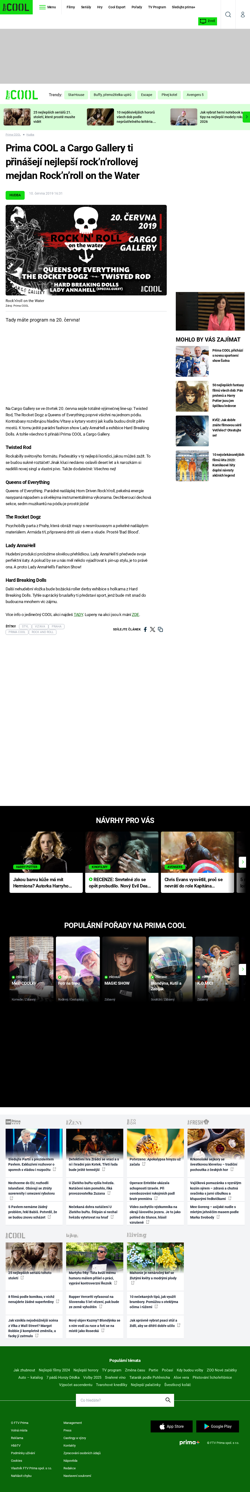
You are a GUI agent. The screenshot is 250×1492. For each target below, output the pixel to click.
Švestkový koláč (177, 1385)
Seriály (86, 7)
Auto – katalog (30, 1377)
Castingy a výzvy (74, 1438)
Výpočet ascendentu (75, 1385)
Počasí (167, 1370)
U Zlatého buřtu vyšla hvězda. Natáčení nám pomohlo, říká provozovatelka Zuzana (92, 1188)
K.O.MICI (205, 983)
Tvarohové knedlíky (111, 1385)
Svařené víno (115, 1377)
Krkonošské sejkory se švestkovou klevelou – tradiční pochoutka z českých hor (213, 1164)
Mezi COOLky (24, 983)
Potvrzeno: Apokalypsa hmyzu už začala (155, 1161)
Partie (153, 1370)
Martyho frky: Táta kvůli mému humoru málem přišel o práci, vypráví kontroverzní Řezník (92, 1278)
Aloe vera (181, 1377)
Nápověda (70, 1460)
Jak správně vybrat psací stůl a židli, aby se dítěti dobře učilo (153, 1322)
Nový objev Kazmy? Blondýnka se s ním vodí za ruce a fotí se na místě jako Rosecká (94, 1325)
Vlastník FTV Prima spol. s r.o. (31, 1468)
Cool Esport (116, 7)
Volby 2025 (92, 1377)
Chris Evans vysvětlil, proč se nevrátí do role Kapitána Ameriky (194, 883)
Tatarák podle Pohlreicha (149, 1377)
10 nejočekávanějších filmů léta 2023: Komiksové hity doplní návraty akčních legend (228, 465)
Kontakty (69, 1445)
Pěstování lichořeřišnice (212, 1377)
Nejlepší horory (85, 1370)
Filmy (71, 7)
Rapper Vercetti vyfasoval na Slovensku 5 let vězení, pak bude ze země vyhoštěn (94, 1302)
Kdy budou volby (190, 1370)
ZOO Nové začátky (222, 1370)
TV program (111, 1370)
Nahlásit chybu (21, 1476)
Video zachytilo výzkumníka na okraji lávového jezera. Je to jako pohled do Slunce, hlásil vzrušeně (155, 1214)
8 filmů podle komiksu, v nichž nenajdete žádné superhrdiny (31, 1299)
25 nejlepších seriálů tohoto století (30, 1275)
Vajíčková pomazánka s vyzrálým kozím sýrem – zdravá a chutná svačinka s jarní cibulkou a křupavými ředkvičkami (215, 1190)
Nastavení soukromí (77, 1476)
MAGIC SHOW (117, 983)
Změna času (135, 1370)
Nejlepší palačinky (146, 1385)
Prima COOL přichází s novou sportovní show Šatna (227, 355)
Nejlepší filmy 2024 (54, 1370)
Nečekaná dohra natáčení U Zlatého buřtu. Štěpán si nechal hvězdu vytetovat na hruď (93, 1212)
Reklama (17, 1438)
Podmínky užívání (23, 1453)
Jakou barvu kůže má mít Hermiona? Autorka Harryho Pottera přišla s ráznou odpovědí (41, 883)
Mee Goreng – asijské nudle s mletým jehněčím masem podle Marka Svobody (214, 1212)
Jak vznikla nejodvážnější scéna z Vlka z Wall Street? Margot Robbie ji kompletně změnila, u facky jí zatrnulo (33, 1328)
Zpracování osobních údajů (82, 1453)
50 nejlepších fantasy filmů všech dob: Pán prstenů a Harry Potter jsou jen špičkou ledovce (228, 395)
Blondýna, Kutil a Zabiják (166, 986)
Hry (99, 7)
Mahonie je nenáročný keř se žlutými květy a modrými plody (153, 1275)
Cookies (16, 1460)
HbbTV (16, 1445)
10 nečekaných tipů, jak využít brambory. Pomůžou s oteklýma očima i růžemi (154, 1302)
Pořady (137, 7)
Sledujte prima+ (183, 7)
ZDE (135, 614)
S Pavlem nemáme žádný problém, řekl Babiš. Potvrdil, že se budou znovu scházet (32, 1212)
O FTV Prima (19, 1423)
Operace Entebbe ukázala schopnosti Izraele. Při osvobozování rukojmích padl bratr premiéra (152, 1190)
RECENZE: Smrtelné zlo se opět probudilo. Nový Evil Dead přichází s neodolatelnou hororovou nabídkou (119, 883)
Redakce (69, 1468)
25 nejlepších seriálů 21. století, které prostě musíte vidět (54, 117)
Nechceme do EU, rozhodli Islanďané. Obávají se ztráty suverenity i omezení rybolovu (31, 1188)
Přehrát (22, 977)
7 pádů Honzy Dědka (63, 1377)
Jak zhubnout (24, 1370)
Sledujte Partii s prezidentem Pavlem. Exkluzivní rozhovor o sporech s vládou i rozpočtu (31, 1164)
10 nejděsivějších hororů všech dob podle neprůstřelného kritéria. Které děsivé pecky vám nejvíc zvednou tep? (136, 121)
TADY (78, 614)
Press (67, 1430)
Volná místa (19, 1430)
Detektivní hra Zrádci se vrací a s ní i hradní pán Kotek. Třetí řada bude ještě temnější (94, 1164)
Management (72, 1423)
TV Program (157, 7)
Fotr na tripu (69, 983)
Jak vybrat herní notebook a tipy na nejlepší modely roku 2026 (221, 117)
